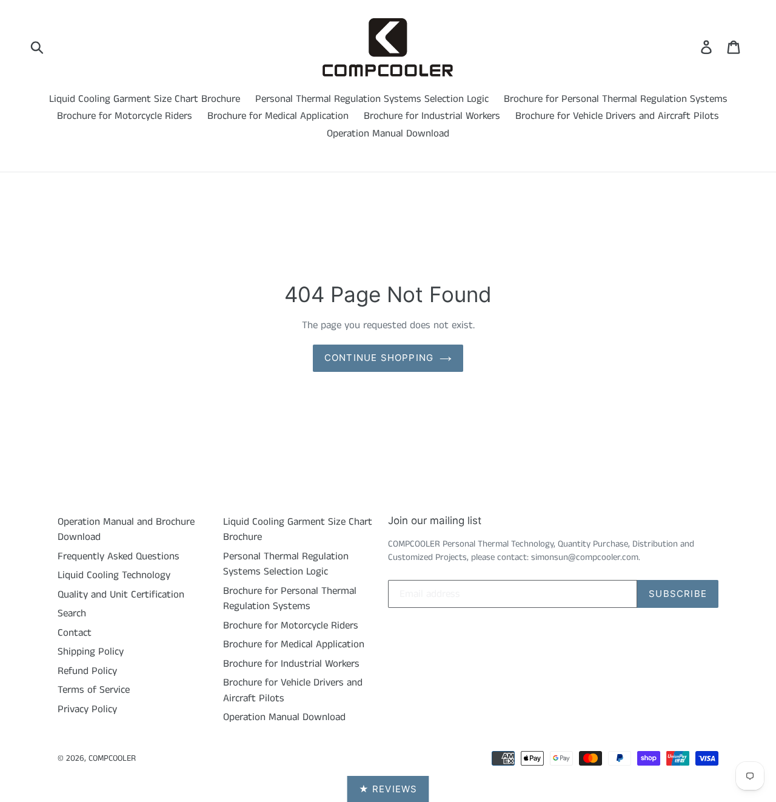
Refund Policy (87, 671)
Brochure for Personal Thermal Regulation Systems (616, 99)
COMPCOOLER (112, 758)
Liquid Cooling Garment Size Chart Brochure (144, 99)
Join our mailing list (434, 520)
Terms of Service (94, 689)
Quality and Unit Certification (121, 594)
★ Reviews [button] (388, 789)
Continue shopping (378, 357)
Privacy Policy (87, 709)
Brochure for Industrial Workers (432, 116)
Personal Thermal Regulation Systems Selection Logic (372, 99)
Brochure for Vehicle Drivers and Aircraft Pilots (617, 116)
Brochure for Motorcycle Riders (124, 116)
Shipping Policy (91, 651)
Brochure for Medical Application (278, 116)
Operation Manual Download (388, 133)
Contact (75, 632)
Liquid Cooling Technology (114, 575)
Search (72, 613)
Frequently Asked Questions (118, 556)
